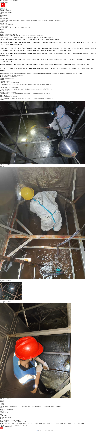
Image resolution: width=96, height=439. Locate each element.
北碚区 (44, 423)
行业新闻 (6, 24)
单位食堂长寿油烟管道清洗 (10, 76)
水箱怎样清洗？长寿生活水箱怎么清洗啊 (13, 75)
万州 (16, 422)
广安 (6, 423)
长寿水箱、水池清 (4, 20)
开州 (19, 422)
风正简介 (2, 17)
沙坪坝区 (30, 423)
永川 (28, 422)
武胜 (9, 423)
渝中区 (20, 423)
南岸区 (40, 423)
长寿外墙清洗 (13, 37)
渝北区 (53, 423)
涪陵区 (57, 423)
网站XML (6, 412)
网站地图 (2, 412)
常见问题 (11, 24)
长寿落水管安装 (50, 20)
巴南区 (48, 423)
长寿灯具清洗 (58, 20)
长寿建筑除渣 (12, 20)
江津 (22, 422)
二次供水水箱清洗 (9, 78)
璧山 (9, 422)
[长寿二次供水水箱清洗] (42, 132)
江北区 (16, 423)
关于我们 (3, 15)
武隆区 (78, 423)
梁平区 (82, 423)
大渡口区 (36, 423)
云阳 (6, 422)
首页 (2, 13)
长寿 (13, 422)
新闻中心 (3, 23)
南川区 (65, 423)
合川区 (61, 423)
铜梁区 (69, 423)
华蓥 (13, 423)
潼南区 (74, 423)
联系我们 (4, 26)
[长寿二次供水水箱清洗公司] (42, 223)
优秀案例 (3, 21)
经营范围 (4, 18)
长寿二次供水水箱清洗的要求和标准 (22, 28)
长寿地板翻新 (27, 20)
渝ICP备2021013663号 (31, 425)
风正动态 (2, 24)
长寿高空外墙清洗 (35, 20)
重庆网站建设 (8, 426)
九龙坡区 (25, 423)
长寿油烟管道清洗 (19, 20)
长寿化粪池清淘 (43, 20)
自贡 (25, 422)
